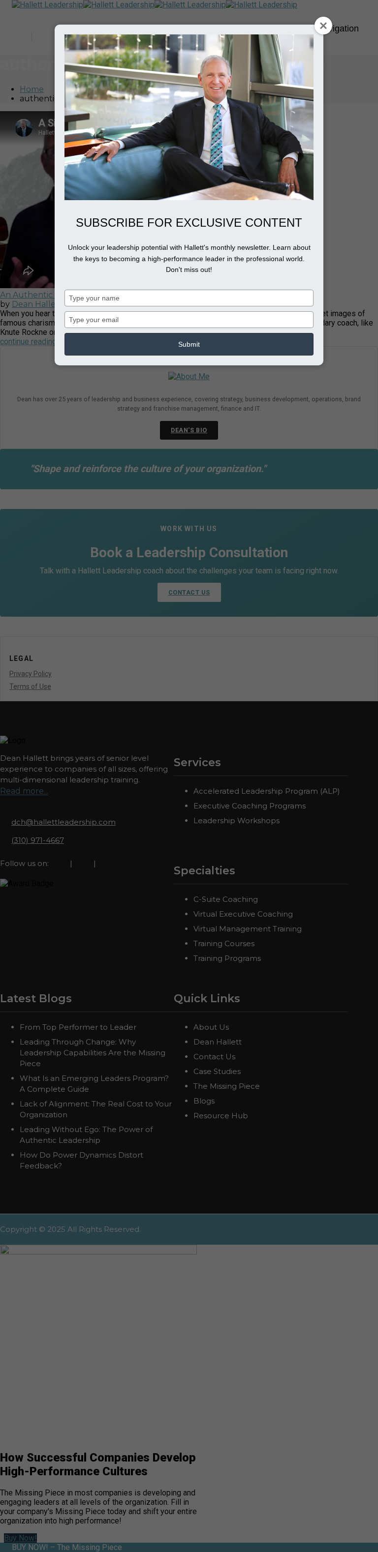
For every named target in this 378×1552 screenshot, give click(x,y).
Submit (189, 344)
